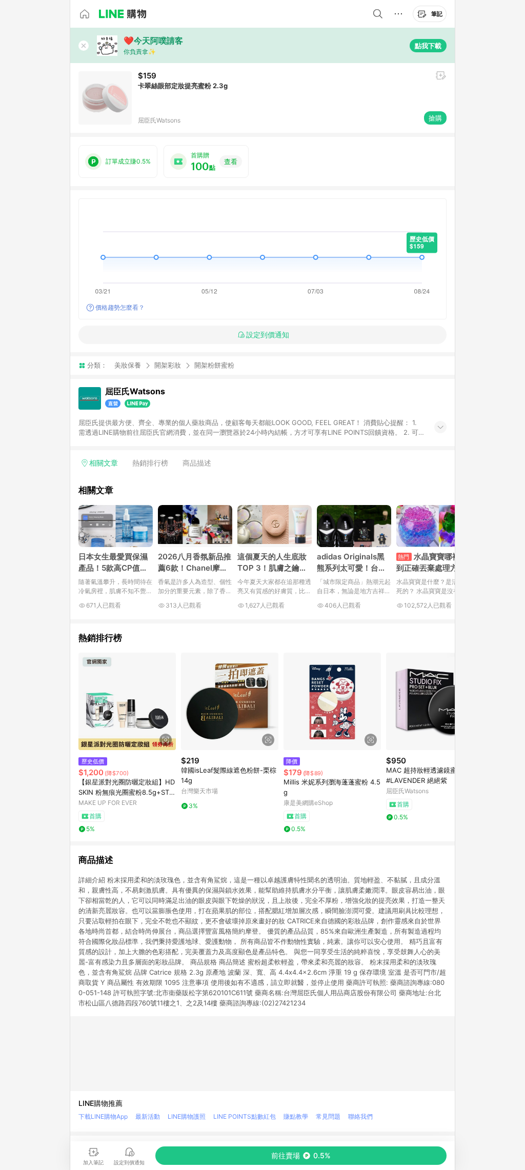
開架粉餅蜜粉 (214, 365)
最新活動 (147, 1116)
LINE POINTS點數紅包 (244, 1116)
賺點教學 (296, 1116)
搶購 (435, 118)
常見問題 (328, 1116)
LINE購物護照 (187, 1116)
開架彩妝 (167, 365)
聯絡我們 (360, 1116)
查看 (230, 161)
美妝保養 (127, 365)
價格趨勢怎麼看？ (120, 307)
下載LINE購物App (103, 1116)
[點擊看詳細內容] (127, 701)
